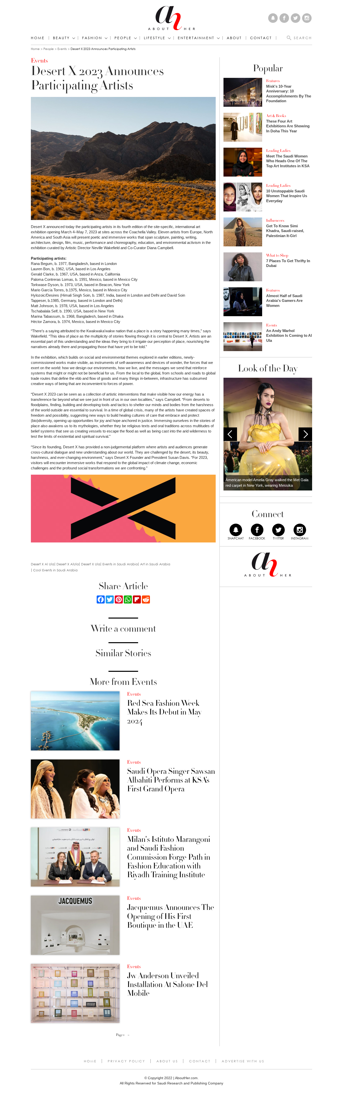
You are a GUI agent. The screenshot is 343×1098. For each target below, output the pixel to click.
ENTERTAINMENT (196, 38)
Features (273, 80)
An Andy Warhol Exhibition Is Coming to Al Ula (289, 335)
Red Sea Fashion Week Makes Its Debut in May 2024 (164, 712)
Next (305, 434)
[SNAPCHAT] (236, 530)
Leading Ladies (278, 150)
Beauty (61, 38)
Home (38, 38)
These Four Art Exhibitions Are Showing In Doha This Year (288, 126)
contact (261, 38)
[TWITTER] (278, 530)
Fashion (92, 38)
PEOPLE (123, 38)
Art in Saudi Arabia (155, 564)
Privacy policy (126, 1061)
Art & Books (276, 115)
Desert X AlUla (67, 564)
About (234, 38)
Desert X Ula (90, 564)
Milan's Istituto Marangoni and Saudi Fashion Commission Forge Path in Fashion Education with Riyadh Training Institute (168, 857)
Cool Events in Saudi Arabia (55, 570)
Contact (200, 1061)
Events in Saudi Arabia (120, 564)
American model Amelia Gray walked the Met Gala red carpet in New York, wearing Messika (266, 483)
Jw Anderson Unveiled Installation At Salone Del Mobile (167, 984)
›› (128, 1035)
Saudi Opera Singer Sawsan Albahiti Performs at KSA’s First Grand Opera (171, 780)
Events (62, 49)
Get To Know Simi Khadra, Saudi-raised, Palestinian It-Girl (285, 231)
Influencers (275, 220)
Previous (230, 434)
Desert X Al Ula (42, 564)
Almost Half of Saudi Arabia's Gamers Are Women (284, 301)
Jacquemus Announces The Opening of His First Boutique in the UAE (170, 916)
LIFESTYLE (154, 38)
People (48, 49)
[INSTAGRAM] (300, 530)
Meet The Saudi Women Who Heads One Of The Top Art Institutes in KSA (288, 161)
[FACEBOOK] (257, 530)
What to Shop (277, 255)
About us (167, 1061)
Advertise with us (243, 1061)
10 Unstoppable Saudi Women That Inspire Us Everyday (286, 196)
